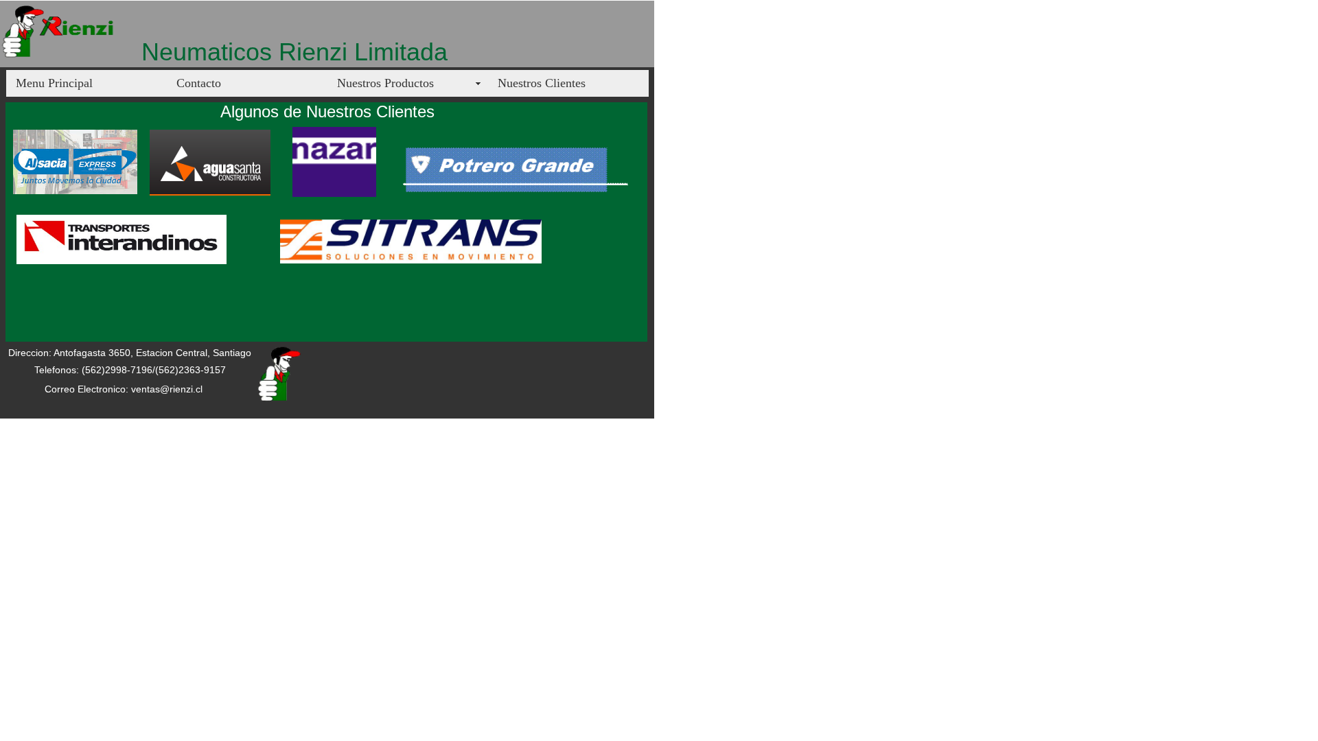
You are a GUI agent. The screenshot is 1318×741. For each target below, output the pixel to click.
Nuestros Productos (385, 83)
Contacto (198, 83)
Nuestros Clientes (542, 83)
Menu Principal (54, 83)
